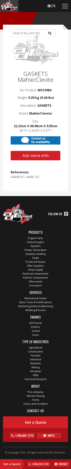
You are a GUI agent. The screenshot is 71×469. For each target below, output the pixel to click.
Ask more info (35, 155)
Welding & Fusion (35, 310)
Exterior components (35, 277)
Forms (35, 400)
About (35, 386)
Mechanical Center (35, 298)
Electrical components (35, 273)
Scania (36, 331)
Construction (35, 351)
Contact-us (35, 410)
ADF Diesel (35, 323)
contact (63, 464)
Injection (36, 246)
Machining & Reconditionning (35, 306)
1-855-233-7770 (40, 464)
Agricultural (35, 347)
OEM (35, 375)
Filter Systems (35, 265)
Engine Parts (35, 238)
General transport (35, 379)
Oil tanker (35, 371)
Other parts (35, 281)
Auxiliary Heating (35, 254)
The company (35, 392)
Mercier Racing (35, 396)
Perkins (35, 327)
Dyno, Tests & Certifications (35, 302)
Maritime (35, 363)
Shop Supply (35, 269)
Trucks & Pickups (35, 261)
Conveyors (35, 285)
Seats (35, 258)
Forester (36, 355)
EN (49, 6)
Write (51, 435)
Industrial (35, 359)
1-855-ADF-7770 (24, 435)
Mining (35, 367)
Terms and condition (35, 403)
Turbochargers (35, 242)
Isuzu (35, 334)
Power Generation (35, 250)
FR (53, 6)
